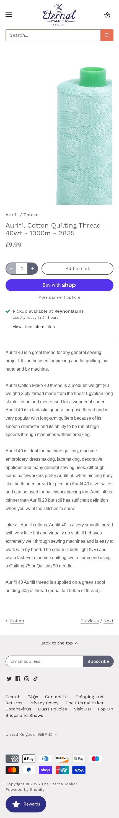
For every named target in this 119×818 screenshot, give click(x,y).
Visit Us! (82, 709)
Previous (90, 620)
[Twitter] (9, 678)
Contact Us (57, 696)
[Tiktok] (35, 678)
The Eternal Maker (59, 784)
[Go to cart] (107, 14)
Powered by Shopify (25, 789)
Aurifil (12, 214)
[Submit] (106, 35)
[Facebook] (17, 678)
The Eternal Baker (84, 702)
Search (13, 696)
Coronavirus (18, 709)
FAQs (32, 696)
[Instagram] (26, 678)
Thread (31, 214)
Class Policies (52, 709)
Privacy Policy (43, 702)
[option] (59, 133)
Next (108, 620)
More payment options (59, 297)
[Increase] (32, 268)
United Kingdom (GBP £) (29, 734)
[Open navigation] (9, 14)
